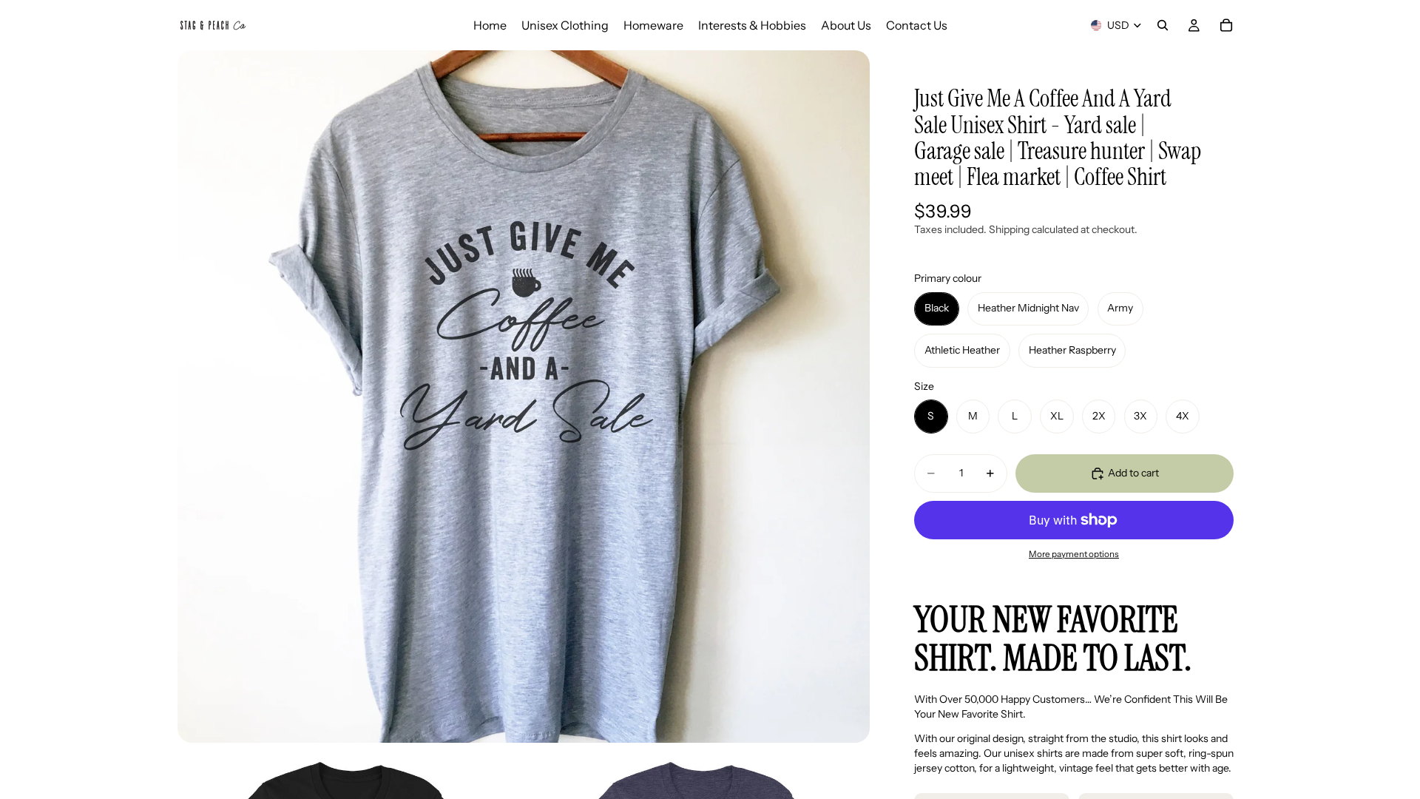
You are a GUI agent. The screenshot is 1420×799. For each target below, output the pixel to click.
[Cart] (1226, 25)
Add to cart (1133, 472)
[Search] (1162, 25)
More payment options (1074, 554)
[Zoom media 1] (524, 396)
